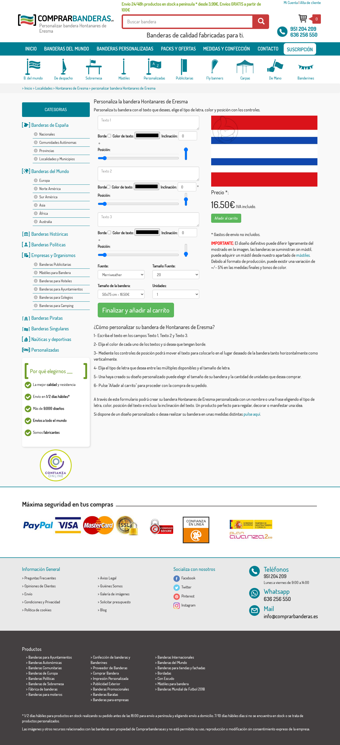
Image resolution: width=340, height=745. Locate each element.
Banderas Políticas (48, 244)
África (43, 213)
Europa (44, 180)
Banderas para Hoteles (55, 281)
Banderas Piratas (47, 318)
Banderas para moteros (45, 694)
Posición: (104, 149)
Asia (42, 205)
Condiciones (33, 602)
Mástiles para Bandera (55, 272)
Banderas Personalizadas (125, 49)
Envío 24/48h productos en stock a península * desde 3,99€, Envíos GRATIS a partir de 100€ (191, 6)
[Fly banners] (214, 66)
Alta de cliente (310, 2)
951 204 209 (303, 28)
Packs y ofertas (178, 49)
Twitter (186, 587)
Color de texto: (123, 136)
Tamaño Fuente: (164, 266)
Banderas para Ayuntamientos (61, 289)
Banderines (99, 662)
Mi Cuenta (291, 2)
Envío (28, 594)
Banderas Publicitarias (55, 264)
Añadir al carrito (226, 218)
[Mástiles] (124, 66)
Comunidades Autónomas (57, 142)
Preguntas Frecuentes (40, 578)
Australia (45, 221)
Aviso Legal (108, 578)
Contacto (268, 49)
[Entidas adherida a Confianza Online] (196, 530)
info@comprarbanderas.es (291, 616)
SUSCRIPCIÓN (300, 49)
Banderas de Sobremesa (46, 683)
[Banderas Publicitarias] (184, 66)
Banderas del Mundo (50, 171)
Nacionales (47, 134)
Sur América (48, 197)
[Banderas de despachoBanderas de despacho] (63, 66)
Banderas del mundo (66, 49)
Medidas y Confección (226, 49)
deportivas (61, 339)
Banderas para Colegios (56, 297)
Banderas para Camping (56, 305)
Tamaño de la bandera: (114, 285)
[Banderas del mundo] (33, 66)
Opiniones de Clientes (40, 586)
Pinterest (187, 596)
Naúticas (39, 339)
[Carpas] (245, 66)
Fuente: (103, 266)
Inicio (31, 49)
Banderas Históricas (49, 234)
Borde (102, 136)
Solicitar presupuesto (115, 602)
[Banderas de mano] (275, 66)
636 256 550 (303, 34)
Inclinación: (170, 136)
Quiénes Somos (111, 586)
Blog (103, 610)
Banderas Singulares (50, 328)
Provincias (46, 150)
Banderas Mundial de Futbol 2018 (181, 689)
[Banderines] (305, 66)
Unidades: (159, 285)
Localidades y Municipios (57, 159)
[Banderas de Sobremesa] (93, 66)
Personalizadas (45, 350)
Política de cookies (37, 610)
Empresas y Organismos (53, 255)
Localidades (43, 88)
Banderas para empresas (111, 699)
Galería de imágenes (114, 594)
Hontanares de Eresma (72, 88)
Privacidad (52, 602)
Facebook (188, 578)
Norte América (50, 188)
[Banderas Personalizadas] (154, 66)
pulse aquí (252, 414)
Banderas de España (50, 125)
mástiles (303, 255)
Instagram (188, 605)
